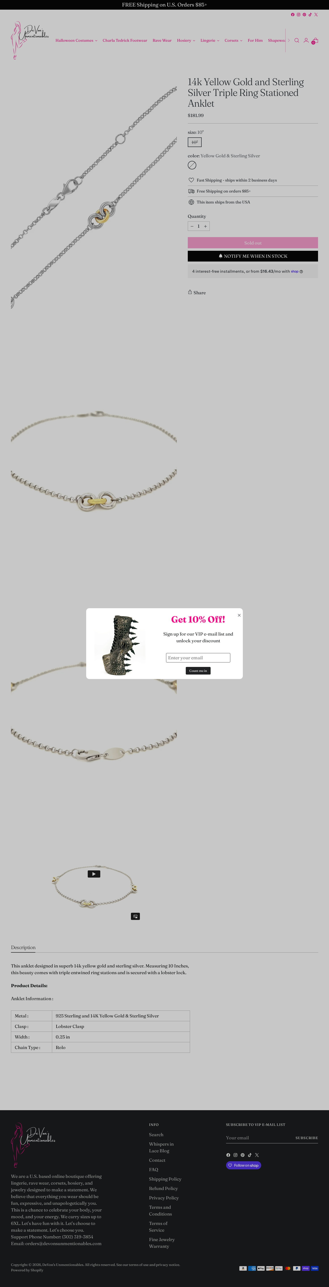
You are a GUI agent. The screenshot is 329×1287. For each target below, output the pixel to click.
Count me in (198, 671)
